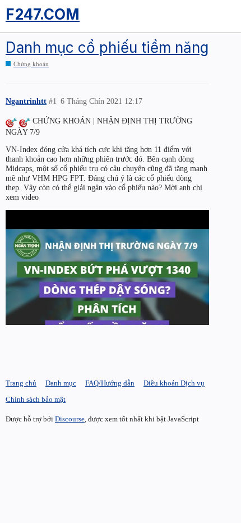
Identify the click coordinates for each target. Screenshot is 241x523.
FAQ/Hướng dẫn (110, 383)
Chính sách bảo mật (36, 399)
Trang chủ (21, 383)
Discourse (70, 419)
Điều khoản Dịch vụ (174, 383)
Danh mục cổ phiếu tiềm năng (107, 47)
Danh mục (60, 383)
